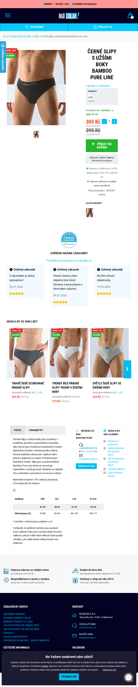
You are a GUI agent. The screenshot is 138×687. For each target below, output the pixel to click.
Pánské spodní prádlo (20, 36)
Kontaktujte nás (86, 466)
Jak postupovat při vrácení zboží (116, 461)
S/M (89, 99)
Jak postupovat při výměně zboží (116, 451)
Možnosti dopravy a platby (18, 621)
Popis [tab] (17, 430)
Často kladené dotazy (115, 474)
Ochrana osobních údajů (17, 618)
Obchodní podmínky (14, 614)
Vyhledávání (36, 27)
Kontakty (8, 632)
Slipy (36, 36)
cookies (44, 666)
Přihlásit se (105, 27)
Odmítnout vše (109, 670)
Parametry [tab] (36, 430)
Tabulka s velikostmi (98, 85)
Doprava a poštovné (113, 443)
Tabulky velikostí (116, 469)
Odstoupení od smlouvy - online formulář (26, 640)
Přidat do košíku (104, 145)
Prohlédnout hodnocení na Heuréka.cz (69, 260)
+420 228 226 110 (87, 627)
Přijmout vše (69, 676)
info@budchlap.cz (88, 459)
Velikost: (92, 91)
